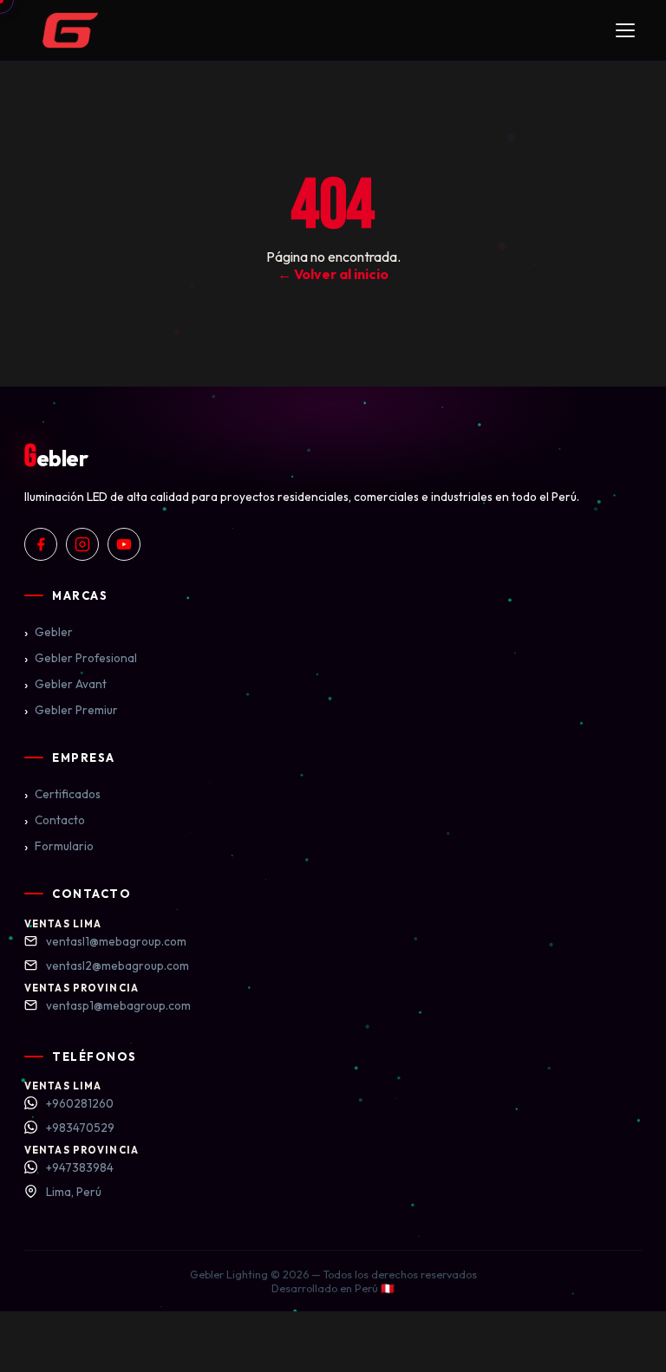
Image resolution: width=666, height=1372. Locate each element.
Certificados (62, 794)
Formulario (59, 846)
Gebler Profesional (80, 657)
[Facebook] (40, 544)
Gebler (48, 631)
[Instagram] (82, 544)
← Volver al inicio (333, 274)
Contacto (54, 820)
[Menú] (625, 30)
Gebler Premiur (71, 710)
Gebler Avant (65, 684)
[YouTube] (124, 544)
